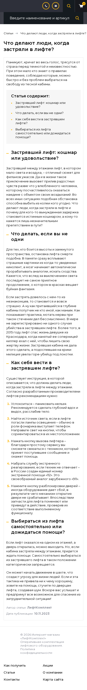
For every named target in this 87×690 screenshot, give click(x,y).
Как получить (15, 665)
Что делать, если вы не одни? (39, 113)
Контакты (12, 679)
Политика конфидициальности (36, 650)
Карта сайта (53, 679)
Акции (48, 665)
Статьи (9, 672)
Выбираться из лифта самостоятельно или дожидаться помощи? (42, 133)
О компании (52, 672)
